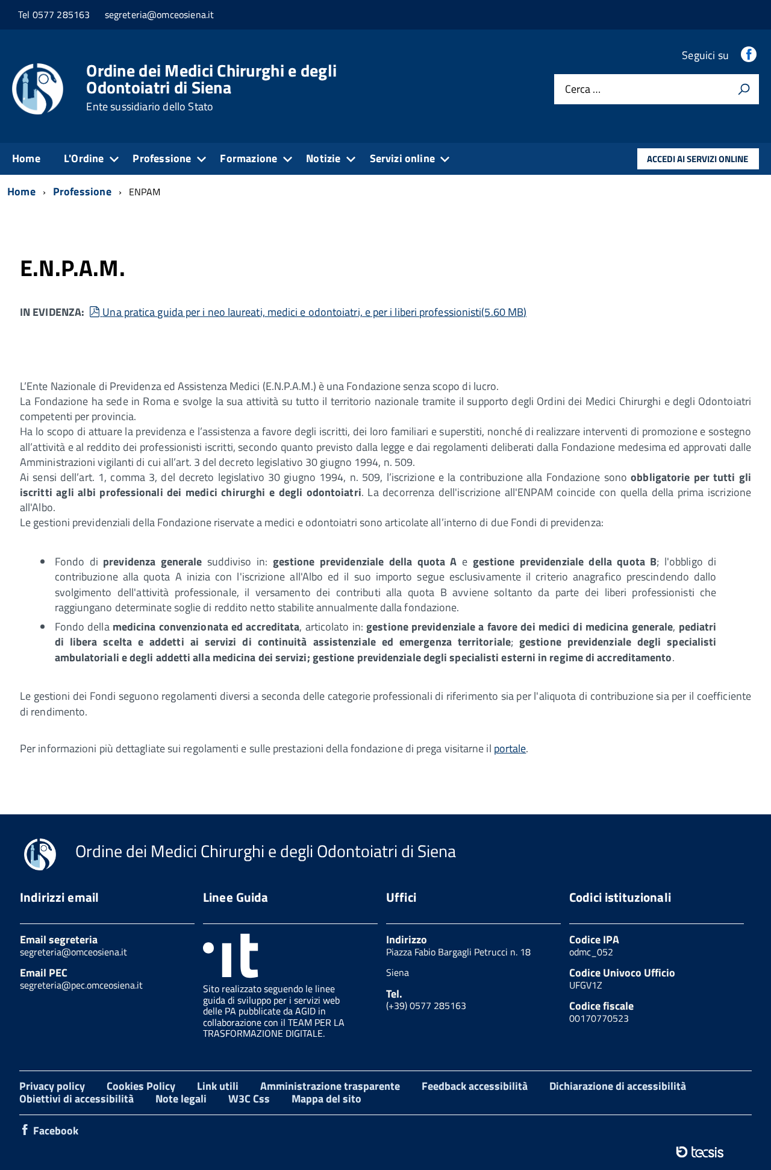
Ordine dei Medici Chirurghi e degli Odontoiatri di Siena (211, 87)
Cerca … (583, 89)
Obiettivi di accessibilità (76, 1098)
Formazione (248, 158)
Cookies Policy (141, 1086)
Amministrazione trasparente (330, 1086)
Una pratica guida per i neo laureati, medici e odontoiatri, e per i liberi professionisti (314, 312)
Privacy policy (52, 1086)
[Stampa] (744, 89)
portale (510, 748)
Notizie (323, 158)
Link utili (218, 1086)
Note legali (181, 1098)
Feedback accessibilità (475, 1086)
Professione (162, 158)
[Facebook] (750, 55)
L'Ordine (84, 158)
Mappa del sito (326, 1098)
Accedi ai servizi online (697, 159)
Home (26, 158)
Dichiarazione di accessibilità (617, 1086)
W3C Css (249, 1098)
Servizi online (402, 158)
